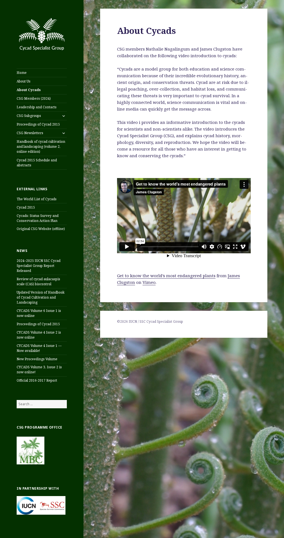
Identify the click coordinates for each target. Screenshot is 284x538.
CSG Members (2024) (34, 98)
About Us (24, 81)
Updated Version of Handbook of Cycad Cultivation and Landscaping (41, 297)
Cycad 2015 (26, 207)
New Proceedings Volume (37, 359)
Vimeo (149, 282)
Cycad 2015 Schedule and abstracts (37, 162)
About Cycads (29, 89)
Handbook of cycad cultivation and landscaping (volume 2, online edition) (41, 146)
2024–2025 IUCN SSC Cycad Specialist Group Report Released (38, 265)
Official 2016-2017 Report (37, 380)
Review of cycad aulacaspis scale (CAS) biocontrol (38, 281)
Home (22, 72)
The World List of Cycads (37, 199)
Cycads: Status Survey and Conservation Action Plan (38, 218)
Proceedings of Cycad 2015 (38, 124)
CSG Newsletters (30, 133)
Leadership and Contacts (37, 107)
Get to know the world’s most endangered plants (166, 275)
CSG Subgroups (29, 115)
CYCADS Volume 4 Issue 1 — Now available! (39, 348)
